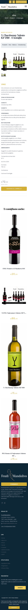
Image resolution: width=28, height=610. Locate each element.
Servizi (3, 545)
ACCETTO (14, 607)
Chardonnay (22, 45)
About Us (3, 540)
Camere (3, 547)
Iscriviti (20, 587)
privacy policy (16, 604)
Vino (10, 45)
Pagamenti (4, 566)
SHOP (3, 554)
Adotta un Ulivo (5, 550)
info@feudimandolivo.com (10, 523)
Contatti (3, 552)
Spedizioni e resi (5, 563)
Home (6, 18)
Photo (3, 543)
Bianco (14, 45)
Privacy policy (5, 568)
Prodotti (12, 18)
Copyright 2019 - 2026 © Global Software (9, 597)
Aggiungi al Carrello (14, 188)
